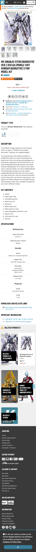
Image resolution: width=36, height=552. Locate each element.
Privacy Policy (16, 542)
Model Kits (13, 113)
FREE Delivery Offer (8, 516)
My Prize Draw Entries (9, 488)
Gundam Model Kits (24, 113)
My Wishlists (6, 483)
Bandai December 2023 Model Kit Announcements (19, 110)
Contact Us (5, 491)
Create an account (19, 6)
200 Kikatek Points (13, 8)
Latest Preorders (7, 445)
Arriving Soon (6, 443)
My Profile (5, 473)
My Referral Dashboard (9, 486)
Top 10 (19, 79)
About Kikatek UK (7, 514)
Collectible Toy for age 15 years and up (19, 319)
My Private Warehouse (9, 478)
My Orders (5, 476)
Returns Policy (6, 519)
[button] (33, 386)
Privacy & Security (7, 521)
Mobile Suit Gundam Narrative (16, 103)
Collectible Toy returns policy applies (18, 321)
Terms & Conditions (8, 523)
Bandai (6, 75)
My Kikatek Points (7, 481)
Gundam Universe (12, 103)
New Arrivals (6, 440)
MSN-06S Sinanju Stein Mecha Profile (18, 308)
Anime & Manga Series (23, 101)
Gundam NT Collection (20, 107)
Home (4, 435)
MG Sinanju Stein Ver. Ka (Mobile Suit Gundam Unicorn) (26, 355)
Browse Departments (9, 438)
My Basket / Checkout (9, 448)
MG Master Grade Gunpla (14, 115)
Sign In (18, 2)
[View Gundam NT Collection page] (17, 386)
